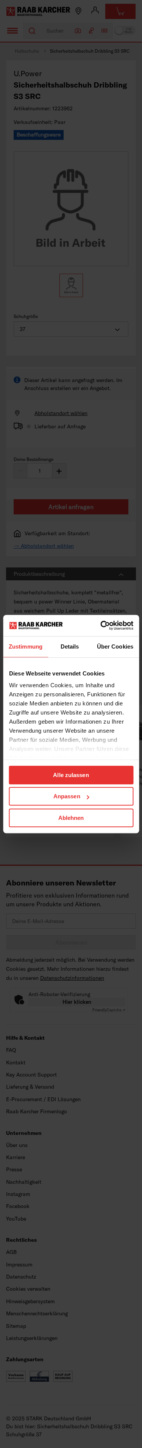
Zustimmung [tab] (25, 646)
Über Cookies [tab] (115, 646)
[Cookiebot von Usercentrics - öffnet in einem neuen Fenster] (101, 625)
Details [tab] (70, 646)
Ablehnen (71, 818)
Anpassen (66, 796)
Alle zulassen (71, 775)
